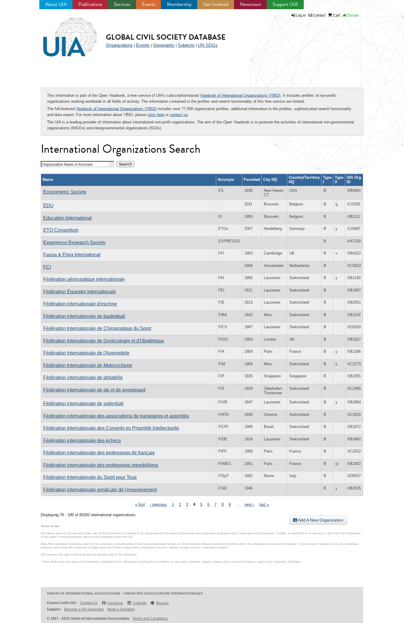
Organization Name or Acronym (67, 164)
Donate (352, 15)
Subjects (186, 45)
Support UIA (285, 4)
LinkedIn (139, 603)
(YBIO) (240, 95)
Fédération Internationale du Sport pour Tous (90, 477)
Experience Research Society (74, 242)
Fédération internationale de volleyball (83, 403)
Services (122, 4)
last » (264, 504)
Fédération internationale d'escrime (80, 303)
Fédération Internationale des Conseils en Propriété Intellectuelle (111, 428)
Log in (301, 15)
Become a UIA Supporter (84, 609)
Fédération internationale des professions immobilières (100, 465)
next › (249, 504)
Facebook (115, 603)
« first (140, 504)
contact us (179, 114)
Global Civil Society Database (166, 37)
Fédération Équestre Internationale (79, 291)
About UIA (56, 4)
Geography (163, 45)
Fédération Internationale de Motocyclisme (87, 365)
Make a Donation (121, 609)
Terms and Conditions (150, 618)
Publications (90, 4)
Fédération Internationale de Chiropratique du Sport (97, 328)
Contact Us (89, 603)
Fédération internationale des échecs (82, 440)
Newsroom (250, 4)
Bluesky (162, 603)
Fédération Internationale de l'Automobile (86, 352)
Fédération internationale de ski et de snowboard (94, 389)
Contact (318, 15)
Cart (336, 15)
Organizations (119, 45)
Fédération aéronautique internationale (84, 279)
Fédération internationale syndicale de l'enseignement (100, 489)
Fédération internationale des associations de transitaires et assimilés (116, 415)
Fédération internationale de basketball (84, 316)
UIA (63, 33)
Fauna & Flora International (72, 254)
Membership (179, 4)
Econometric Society (64, 191)
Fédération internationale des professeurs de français (99, 452)
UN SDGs (208, 45)
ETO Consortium (60, 230)
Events (148, 4)
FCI (47, 267)
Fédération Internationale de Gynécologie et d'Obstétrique (103, 340)
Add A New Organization (320, 520)
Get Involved (215, 4)
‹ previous (158, 504)
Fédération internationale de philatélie (83, 377)
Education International (67, 217)
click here (156, 114)
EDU (48, 205)
